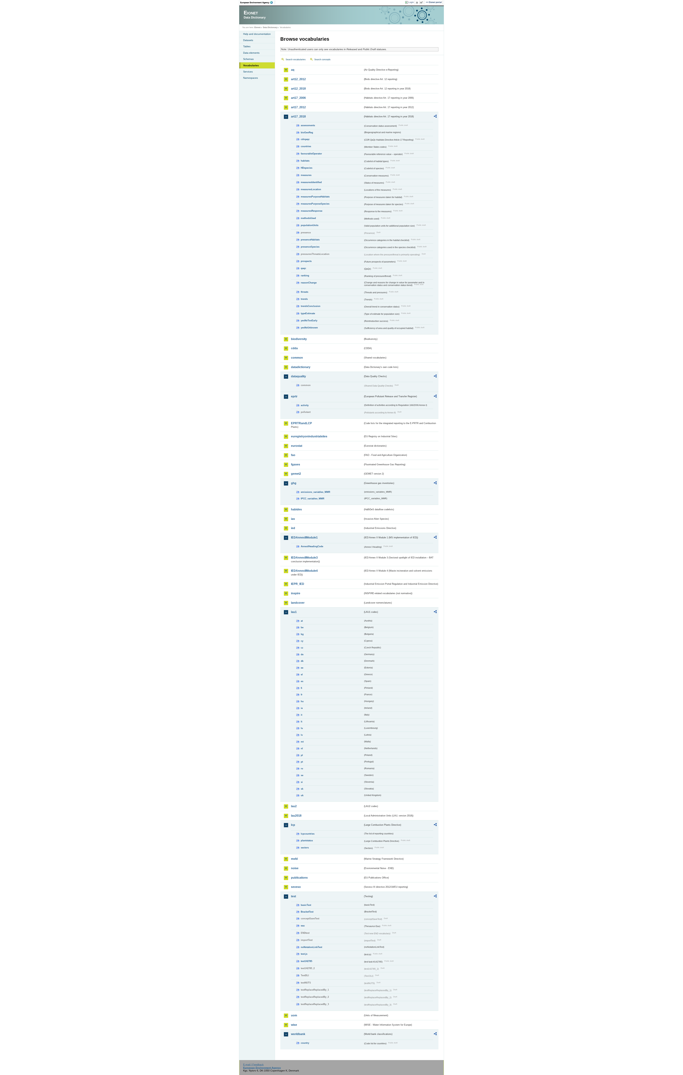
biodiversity (299, 339)
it (301, 715)
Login (411, 2)
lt (301, 721)
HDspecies (306, 168)
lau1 (294, 611)
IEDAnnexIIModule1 (304, 537)
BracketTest (307, 911)
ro (302, 768)
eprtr (294, 396)
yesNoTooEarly (309, 320)
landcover (298, 602)
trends (304, 299)
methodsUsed (308, 218)
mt (302, 741)
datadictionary (300, 367)
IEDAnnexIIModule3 (304, 557)
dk (302, 661)
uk (302, 795)
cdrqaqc (305, 139)
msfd (294, 858)
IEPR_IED (297, 583)
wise (294, 1024)
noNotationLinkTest (311, 947)
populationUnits (309, 225)
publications (299, 877)
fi (301, 688)
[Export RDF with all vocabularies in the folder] (435, 117)
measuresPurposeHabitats (315, 196)
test (293, 896)
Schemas (248, 59)
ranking (305, 275)
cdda (294, 348)
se (302, 775)
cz (302, 647)
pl (302, 755)
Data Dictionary (270, 27)
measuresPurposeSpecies (315, 203)
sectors (305, 847)
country (305, 1043)
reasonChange (309, 282)
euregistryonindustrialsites (309, 436)
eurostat (296, 445)
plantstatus (307, 840)
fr (301, 694)
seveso (296, 886)
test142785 (306, 961)
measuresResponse (311, 211)
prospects (306, 261)
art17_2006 (298, 97)
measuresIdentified (311, 182)
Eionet (257, 27)
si (302, 782)
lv (302, 735)
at (302, 621)
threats (304, 292)
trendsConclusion (310, 306)
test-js (304, 954)
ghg (293, 483)
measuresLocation (311, 189)
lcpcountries (307, 833)
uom (294, 1015)
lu (302, 728)
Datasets (248, 40)
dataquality (298, 376)
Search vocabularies (296, 59)
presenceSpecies (310, 246)
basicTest (306, 905)
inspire (295, 593)
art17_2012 (298, 107)
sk (302, 788)
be (302, 627)
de (302, 654)
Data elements (251, 52)
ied (293, 528)
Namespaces (250, 77)
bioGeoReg (307, 132)
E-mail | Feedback (253, 1064)
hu (302, 701)
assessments (308, 125)
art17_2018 (298, 116)
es (302, 681)
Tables (246, 46)
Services (248, 71)
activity (305, 405)
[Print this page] (417, 2)
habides (296, 509)
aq (292, 69)
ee (302, 667)
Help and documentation (257, 34)
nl (302, 748)
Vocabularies (251, 65)
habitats (305, 160)
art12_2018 (298, 88)
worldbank (298, 1034)
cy (302, 641)
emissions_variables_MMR (315, 492)
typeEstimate (308, 313)
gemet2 (296, 473)
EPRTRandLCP (301, 423)
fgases (295, 464)
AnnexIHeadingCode (312, 546)
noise (294, 868)
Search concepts (322, 59)
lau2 (294, 806)
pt (302, 761)
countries (306, 146)
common (297, 357)
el (302, 674)
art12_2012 (298, 79)
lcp (293, 824)
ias (293, 518)
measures (306, 175)
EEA (257, 2)
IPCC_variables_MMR (312, 498)
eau (303, 925)
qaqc (303, 268)
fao (293, 455)
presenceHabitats (310, 239)
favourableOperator (311, 153)
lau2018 (296, 815)
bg (302, 634)
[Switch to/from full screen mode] (422, 2)
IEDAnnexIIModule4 (304, 570)
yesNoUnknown (309, 327)
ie (302, 708)
